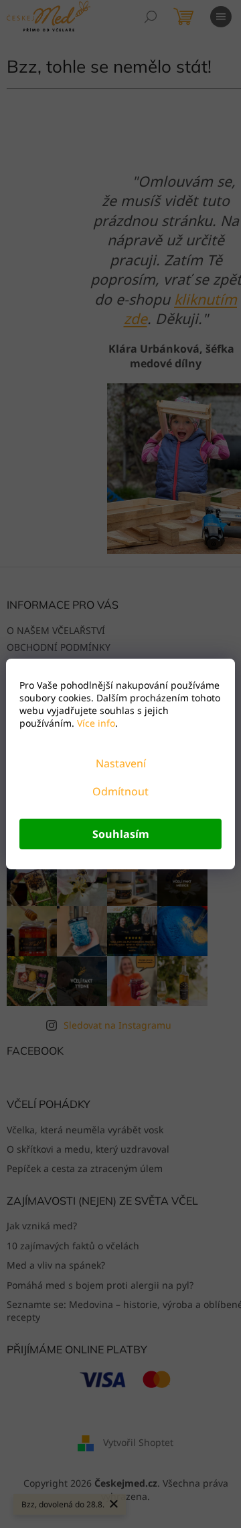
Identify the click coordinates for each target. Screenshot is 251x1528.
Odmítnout (120, 791)
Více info (94, 723)
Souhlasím (120, 834)
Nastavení (121, 763)
